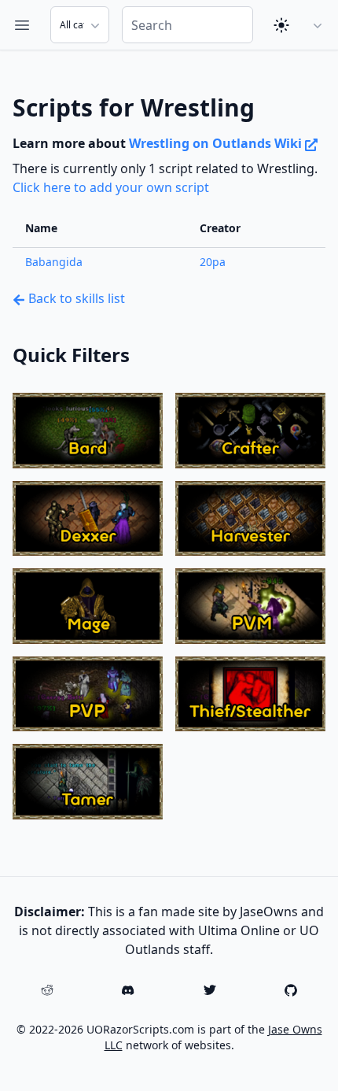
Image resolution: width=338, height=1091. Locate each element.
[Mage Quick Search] (88, 606)
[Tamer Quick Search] (88, 781)
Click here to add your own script (111, 187)
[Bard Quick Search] (88, 430)
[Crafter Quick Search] (250, 430)
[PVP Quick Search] (88, 694)
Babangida (54, 261)
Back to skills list (75, 298)
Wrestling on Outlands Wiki (217, 143)
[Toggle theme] (281, 25)
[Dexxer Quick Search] (88, 519)
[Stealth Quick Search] (250, 694)
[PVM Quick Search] (250, 606)
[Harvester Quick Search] (250, 519)
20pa (213, 261)
